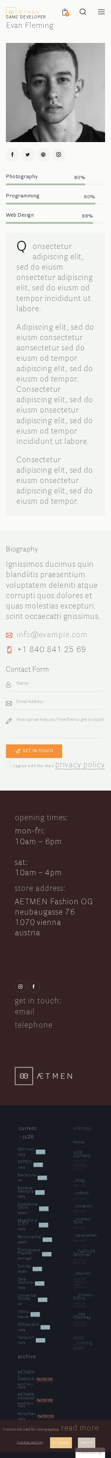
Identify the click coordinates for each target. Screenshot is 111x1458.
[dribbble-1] (43, 154)
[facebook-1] (12, 154)
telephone (33, 1025)
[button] (101, 12)
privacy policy (80, 765)
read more (80, 1428)
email (25, 1012)
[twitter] (28, 154)
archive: (27, 1356)
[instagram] (58, 154)
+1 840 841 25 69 (51, 650)
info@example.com (52, 635)
